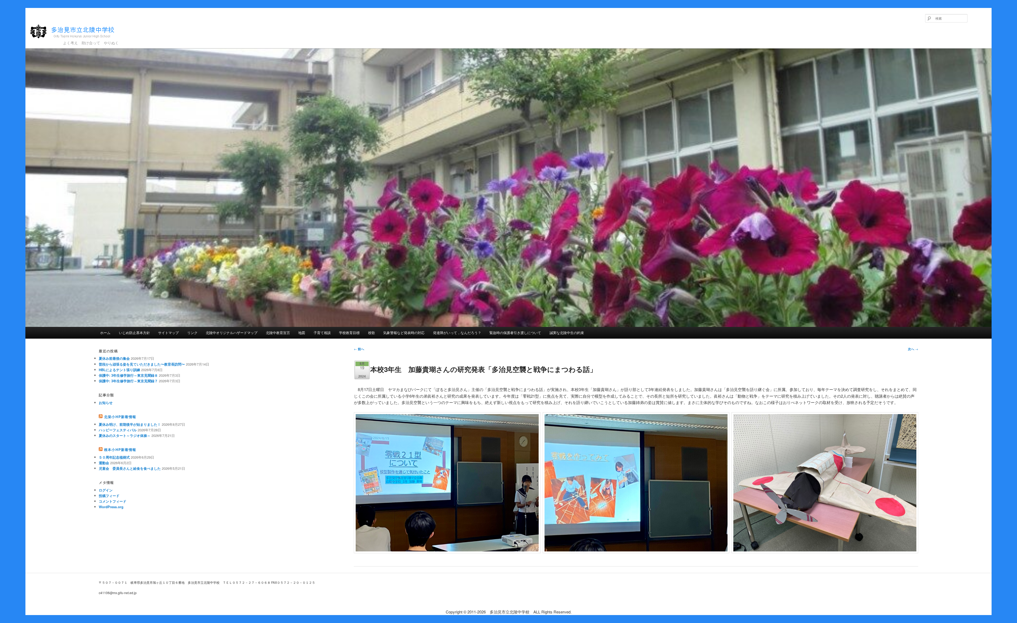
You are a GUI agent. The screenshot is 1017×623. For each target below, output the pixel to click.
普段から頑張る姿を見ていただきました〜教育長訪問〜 (142, 364)
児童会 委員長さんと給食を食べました (130, 468)
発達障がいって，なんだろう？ (457, 332)
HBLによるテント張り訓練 (119, 369)
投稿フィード (109, 495)
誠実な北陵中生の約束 (567, 332)
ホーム (105, 332)
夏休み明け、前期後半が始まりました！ (130, 424)
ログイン (106, 490)
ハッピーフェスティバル (118, 429)
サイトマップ (168, 332)
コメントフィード (112, 501)
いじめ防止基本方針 (134, 332)
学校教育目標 (349, 332)
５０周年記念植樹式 (114, 457)
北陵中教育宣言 (278, 332)
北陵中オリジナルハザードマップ (231, 332)
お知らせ (106, 402)
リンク (192, 332)
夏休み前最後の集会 (114, 358)
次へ (913, 348)
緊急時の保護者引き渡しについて (515, 332)
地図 (301, 332)
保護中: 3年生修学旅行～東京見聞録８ (128, 375)
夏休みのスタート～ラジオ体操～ (124, 435)
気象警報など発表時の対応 (404, 332)
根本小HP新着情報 (120, 449)
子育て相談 (322, 332)
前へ (359, 348)
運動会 (104, 462)
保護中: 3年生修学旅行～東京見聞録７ (128, 380)
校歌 (371, 332)
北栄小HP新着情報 (120, 416)
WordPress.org (111, 506)
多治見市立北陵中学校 (66, 40)
